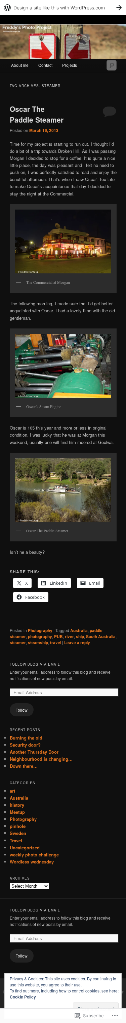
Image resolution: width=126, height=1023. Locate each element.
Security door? (25, 745)
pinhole (18, 826)
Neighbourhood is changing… (41, 759)
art (12, 791)
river (69, 636)
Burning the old (26, 738)
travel (55, 642)
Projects (69, 65)
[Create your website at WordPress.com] (63, 7)
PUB (58, 636)
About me (20, 65)
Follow (21, 710)
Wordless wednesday (32, 861)
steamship (38, 642)
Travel (16, 840)
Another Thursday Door (34, 752)
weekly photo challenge (34, 854)
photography (40, 636)
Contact (45, 65)
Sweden (18, 833)
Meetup (17, 812)
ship (80, 636)
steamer (18, 642)
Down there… (24, 766)
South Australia (101, 636)
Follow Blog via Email (35, 664)
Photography (40, 630)
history (17, 805)
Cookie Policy (23, 997)
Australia (79, 630)
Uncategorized (25, 847)
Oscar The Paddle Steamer (37, 114)
